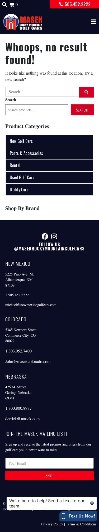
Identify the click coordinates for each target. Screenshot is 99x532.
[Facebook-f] (45, 236)
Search (10, 99)
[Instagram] (54, 236)
